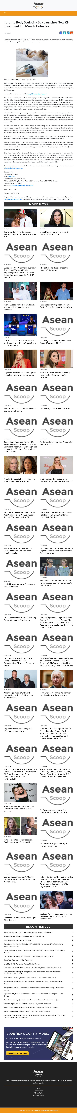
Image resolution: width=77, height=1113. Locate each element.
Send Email (11, 176)
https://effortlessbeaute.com (13, 168)
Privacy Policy (38, 1093)
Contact (38, 1088)
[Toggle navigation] (4, 13)
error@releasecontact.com (13, 199)
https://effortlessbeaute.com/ (36, 94)
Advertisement (38, 1091)
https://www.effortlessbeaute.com (21, 185)
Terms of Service (38, 1095)
